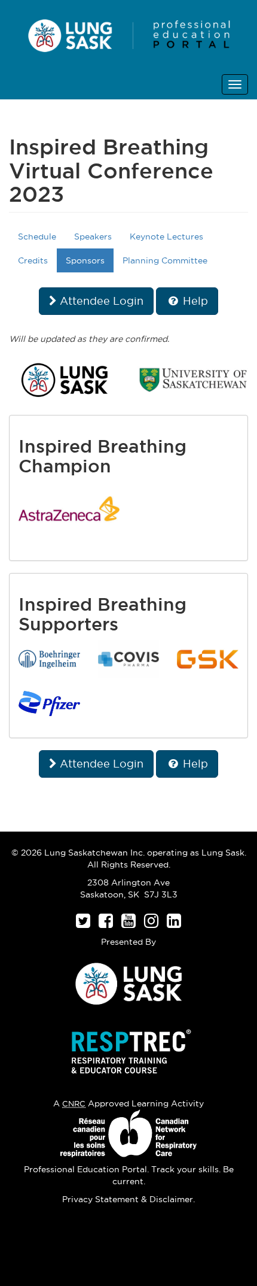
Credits (33, 260)
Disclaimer (171, 1199)
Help (194, 301)
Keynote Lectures (166, 236)
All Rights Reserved (128, 864)
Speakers (93, 236)
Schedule (37, 236)
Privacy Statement (100, 1199)
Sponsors (85, 260)
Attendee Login (100, 301)
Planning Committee (165, 260)
